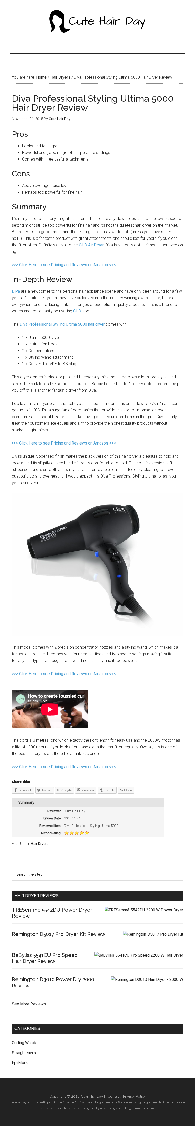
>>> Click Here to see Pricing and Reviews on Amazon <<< (64, 264)
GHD (77, 311)
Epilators (20, 1062)
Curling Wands (24, 1042)
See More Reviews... (30, 1004)
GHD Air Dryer (91, 245)
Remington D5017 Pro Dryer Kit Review (58, 934)
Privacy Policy (134, 1096)
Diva (16, 291)
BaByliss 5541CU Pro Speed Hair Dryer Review (45, 958)
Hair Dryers (39, 844)
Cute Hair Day (97, 21)
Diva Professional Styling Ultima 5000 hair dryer (62, 324)
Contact (114, 1096)
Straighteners (24, 1052)
